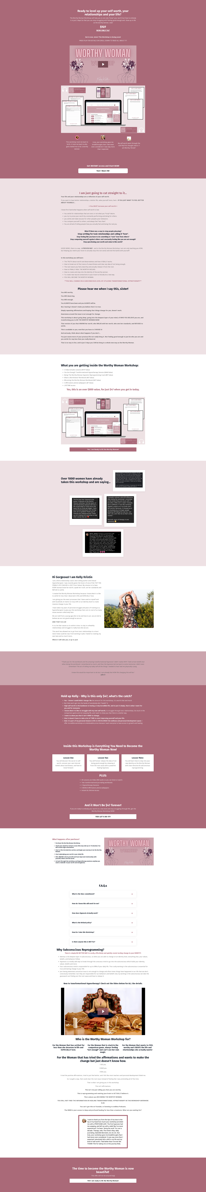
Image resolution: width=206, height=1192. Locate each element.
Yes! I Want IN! (103, 171)
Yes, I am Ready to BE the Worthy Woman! (103, 449)
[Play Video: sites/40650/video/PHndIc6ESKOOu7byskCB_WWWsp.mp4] (103, 64)
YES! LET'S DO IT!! (103, 816)
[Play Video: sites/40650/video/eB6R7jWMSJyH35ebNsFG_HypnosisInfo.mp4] (103, 1011)
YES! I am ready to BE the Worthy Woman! (103, 1181)
